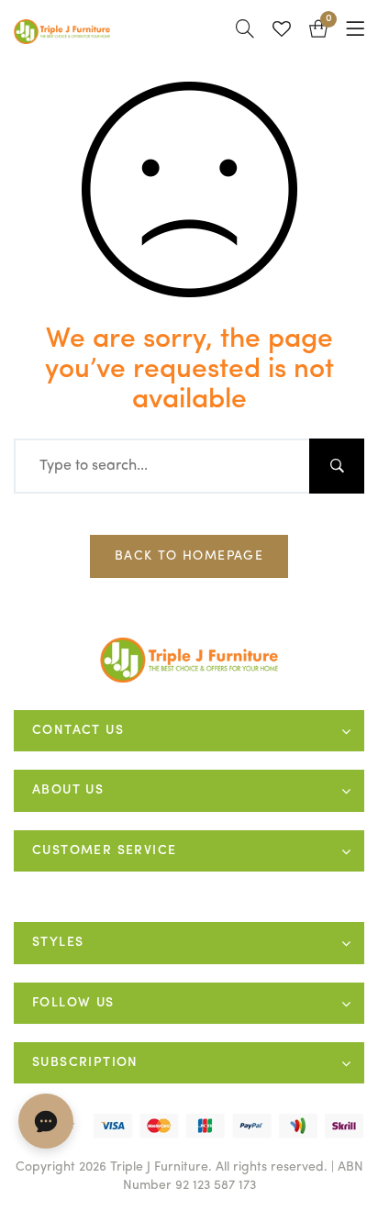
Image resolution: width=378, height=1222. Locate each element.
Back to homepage (189, 556)
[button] (318, 31)
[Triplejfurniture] (189, 659)
